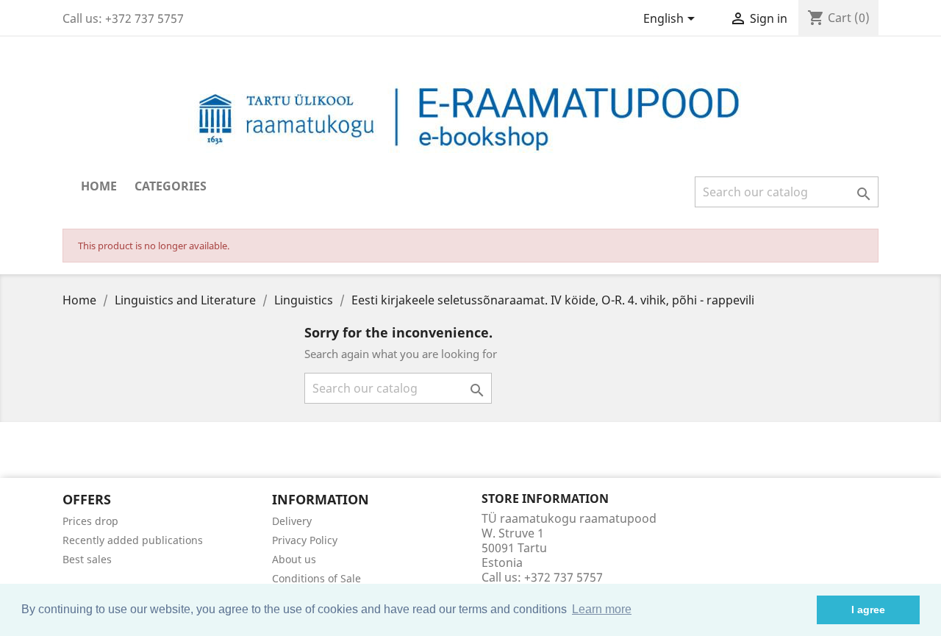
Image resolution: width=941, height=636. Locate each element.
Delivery (292, 521)
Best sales (87, 559)
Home (99, 186)
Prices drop (90, 521)
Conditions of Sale (316, 578)
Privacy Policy (304, 540)
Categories (171, 186)
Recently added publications (132, 540)
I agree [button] (868, 609)
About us (294, 559)
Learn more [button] (601, 609)
